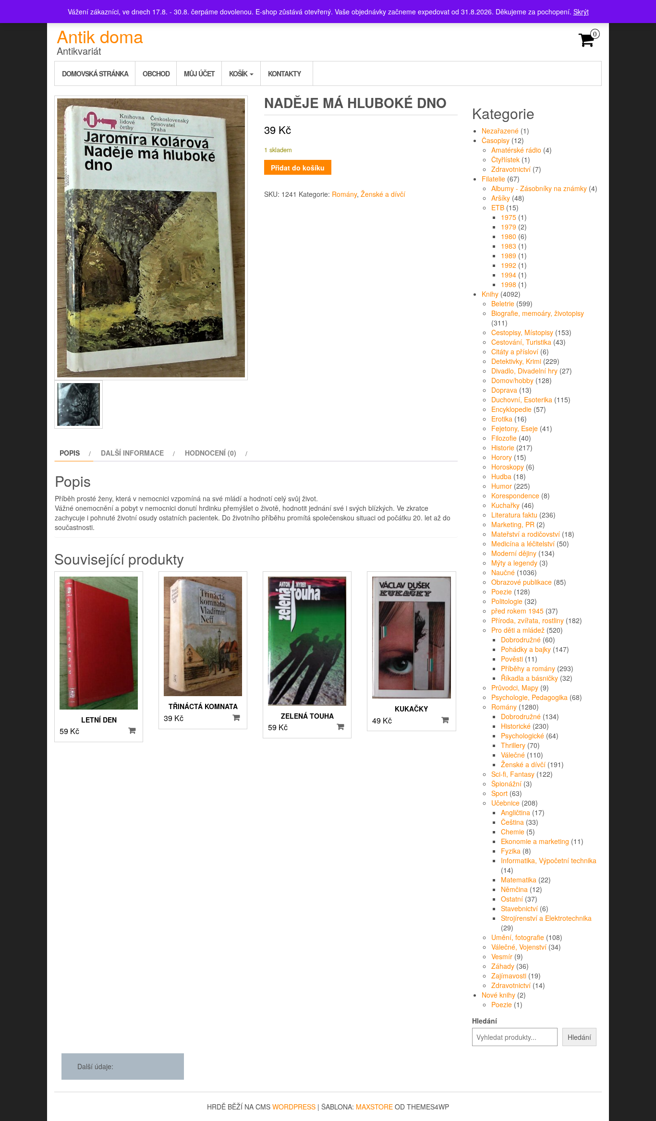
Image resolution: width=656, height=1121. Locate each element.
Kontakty (284, 73)
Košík (239, 73)
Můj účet (199, 73)
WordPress (294, 1106)
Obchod (156, 73)
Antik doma (100, 36)
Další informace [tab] (132, 453)
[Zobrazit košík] (587, 43)
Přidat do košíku (298, 167)
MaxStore (374, 1106)
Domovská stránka (95, 73)
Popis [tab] (70, 453)
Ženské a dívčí (383, 194)
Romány (344, 194)
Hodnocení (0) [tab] (210, 453)
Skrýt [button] (581, 11)
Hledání (484, 1020)
